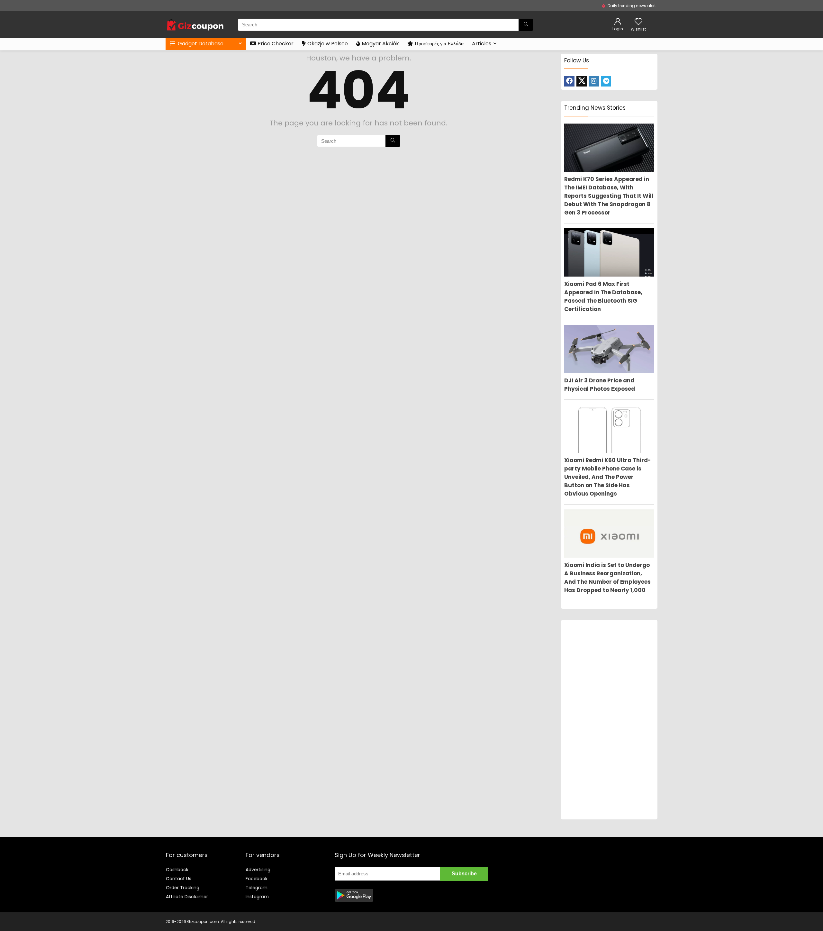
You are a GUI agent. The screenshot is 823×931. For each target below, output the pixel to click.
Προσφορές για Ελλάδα (439, 43)
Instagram (257, 896)
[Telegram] (606, 81)
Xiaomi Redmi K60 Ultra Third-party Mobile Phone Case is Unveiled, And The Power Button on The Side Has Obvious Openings (607, 476)
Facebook (256, 878)
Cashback (177, 869)
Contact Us (178, 878)
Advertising (258, 869)
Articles (481, 43)
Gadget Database (199, 43)
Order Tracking (182, 887)
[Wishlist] (638, 22)
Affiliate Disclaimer (187, 896)
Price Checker (276, 43)
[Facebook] (569, 81)
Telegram (256, 887)
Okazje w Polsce (327, 43)
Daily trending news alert (632, 5)
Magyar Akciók (380, 43)
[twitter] (581, 81)
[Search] (526, 25)
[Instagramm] (594, 81)
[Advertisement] (609, 719)
